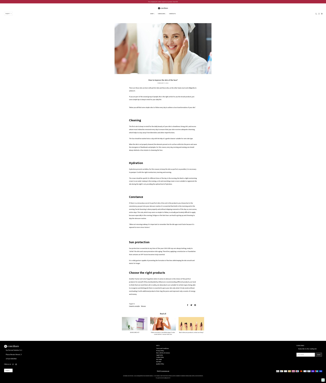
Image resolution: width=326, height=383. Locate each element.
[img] (316, 13)
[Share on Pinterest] (195, 305)
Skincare (143, 306)
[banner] (163, 8)
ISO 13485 (159, 359)
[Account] (319, 13)
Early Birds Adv (165, 371)
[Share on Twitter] (191, 305)
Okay (318, 354)
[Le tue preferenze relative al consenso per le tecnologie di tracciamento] (323, 380)
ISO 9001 (158, 362)
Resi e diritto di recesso (163, 353)
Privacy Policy (160, 351)
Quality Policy (160, 364)
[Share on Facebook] (187, 305)
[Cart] (322, 13)
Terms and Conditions (162, 348)
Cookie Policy (160, 357)
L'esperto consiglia (134, 306)
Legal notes (159, 355)
